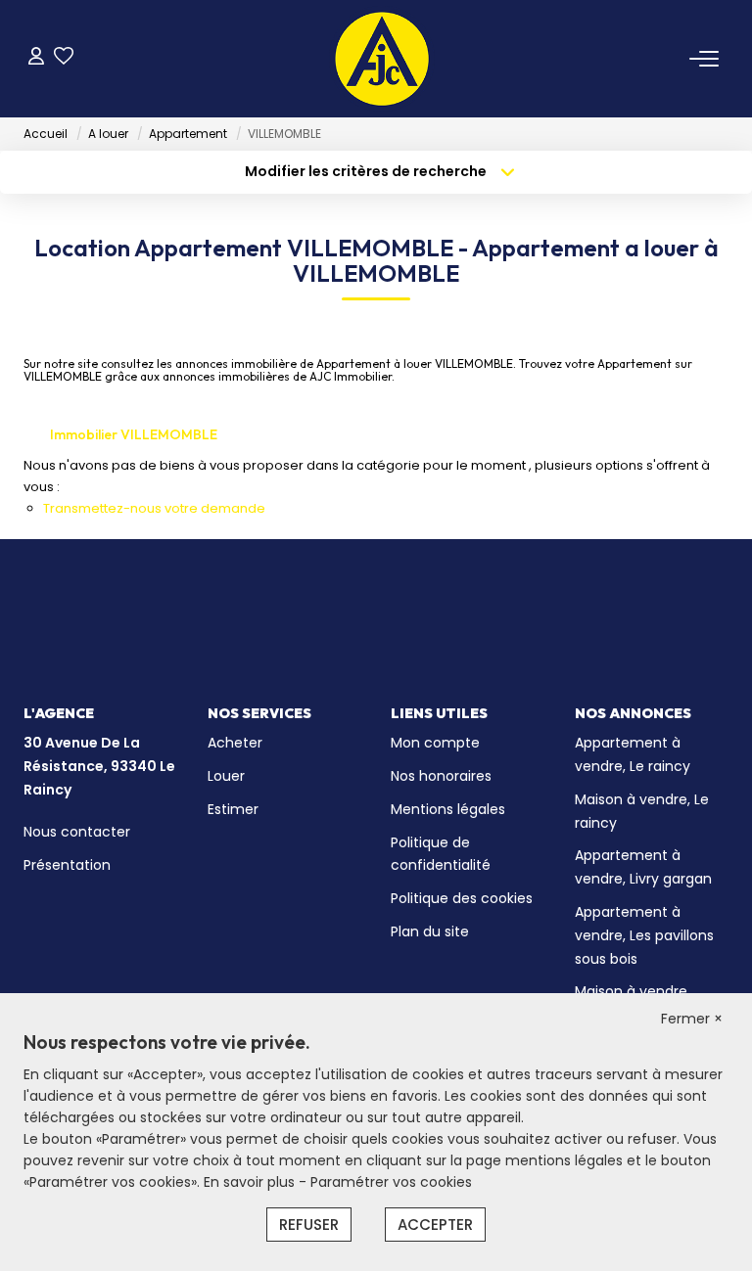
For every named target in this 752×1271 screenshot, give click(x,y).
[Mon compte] (36, 58)
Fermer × (692, 1018)
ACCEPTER (435, 1224)
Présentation (67, 865)
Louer (226, 776)
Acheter (235, 742)
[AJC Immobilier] (382, 58)
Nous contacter (77, 831)
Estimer (233, 809)
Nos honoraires (441, 776)
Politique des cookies (462, 898)
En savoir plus (251, 1182)
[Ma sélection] (63, 58)
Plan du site (430, 931)
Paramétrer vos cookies (391, 1182)
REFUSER (309, 1224)
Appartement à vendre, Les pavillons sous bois (644, 935)
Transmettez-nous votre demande (154, 508)
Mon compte (435, 742)
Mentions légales (448, 809)
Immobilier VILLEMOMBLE (133, 434)
